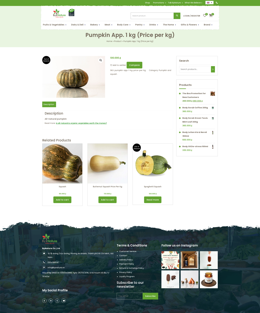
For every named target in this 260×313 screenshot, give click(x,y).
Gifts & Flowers (189, 24)
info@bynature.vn (56, 267)
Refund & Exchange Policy (131, 268)
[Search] (213, 69)
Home (109, 41)
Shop (147, 2)
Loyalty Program (127, 276)
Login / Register (191, 15)
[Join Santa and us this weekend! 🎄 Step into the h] (170, 260)
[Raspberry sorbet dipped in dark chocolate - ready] (209, 260)
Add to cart (62, 199)
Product (118, 41)
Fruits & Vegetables (53, 24)
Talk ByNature (174, 2)
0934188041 (53, 262)
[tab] (49, 104)
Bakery (94, 24)
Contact (123, 255)
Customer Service (127, 251)
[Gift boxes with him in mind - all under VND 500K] (190, 260)
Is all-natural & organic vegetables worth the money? (81, 123)
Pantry (138, 24)
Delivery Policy (126, 259)
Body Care (122, 24)
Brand (207, 24)
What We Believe (193, 2)
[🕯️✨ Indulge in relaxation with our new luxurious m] (209, 279)
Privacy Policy (125, 272)
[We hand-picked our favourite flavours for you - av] (170, 279)
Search (177, 16)
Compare (134, 65)
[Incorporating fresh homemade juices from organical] (190, 279)
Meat (107, 24)
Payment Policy (126, 264)
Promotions (158, 2)
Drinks (152, 24)
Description (48, 104)
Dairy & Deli (77, 24)
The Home (168, 24)
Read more (153, 199)
